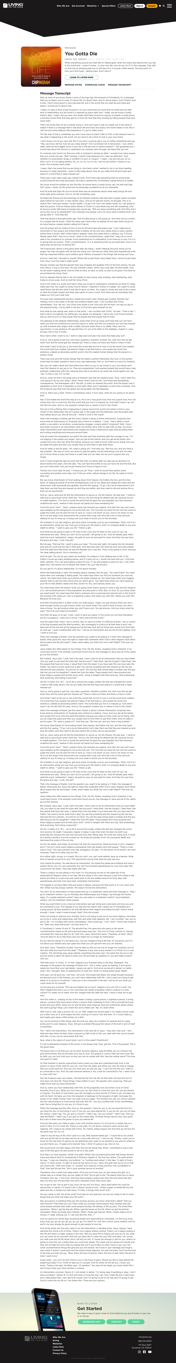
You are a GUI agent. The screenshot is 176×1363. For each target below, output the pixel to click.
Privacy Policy (60, 1353)
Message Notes (73, 84)
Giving (56, 1340)
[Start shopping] (160, 5)
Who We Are (59, 1337)
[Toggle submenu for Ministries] (98, 6)
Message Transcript (119, 84)
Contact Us (58, 1350)
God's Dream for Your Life (106, 59)
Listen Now (58, 1347)
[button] (163, 5)
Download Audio (95, 84)
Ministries (57, 1343)
